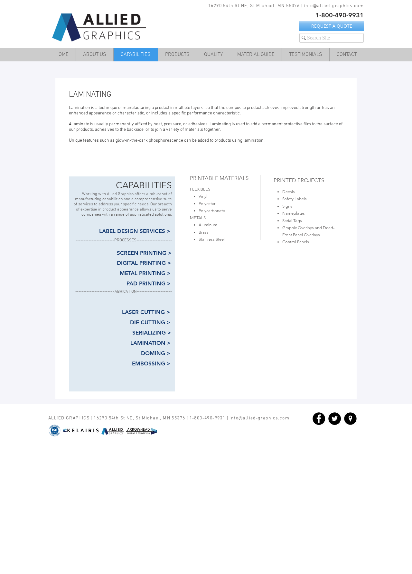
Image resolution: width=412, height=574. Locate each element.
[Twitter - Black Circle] (334, 418)
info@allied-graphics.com (334, 6)
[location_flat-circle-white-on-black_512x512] (350, 418)
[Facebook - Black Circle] (319, 418)
